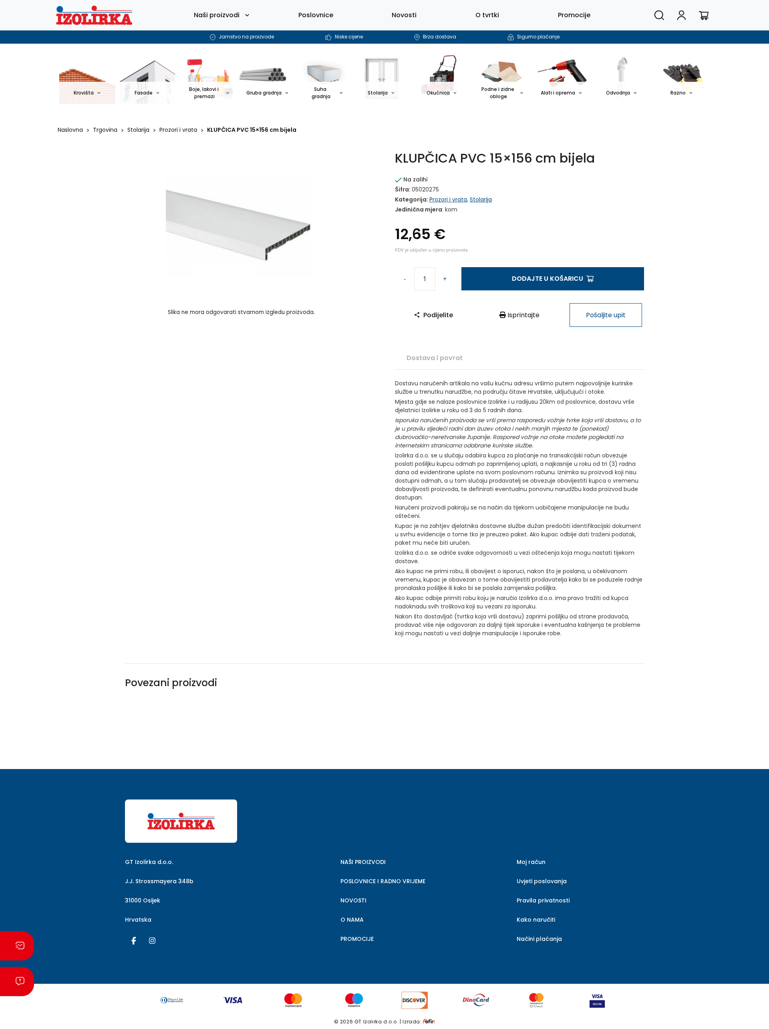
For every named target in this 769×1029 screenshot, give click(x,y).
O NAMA (352, 920)
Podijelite (438, 315)
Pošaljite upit (606, 315)
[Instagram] (152, 940)
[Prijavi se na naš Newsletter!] (17, 946)
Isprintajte (523, 315)
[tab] (434, 357)
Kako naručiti (536, 920)
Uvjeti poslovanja (542, 881)
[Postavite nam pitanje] (17, 982)
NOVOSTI (353, 900)
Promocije (574, 15)
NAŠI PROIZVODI (363, 862)
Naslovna (70, 130)
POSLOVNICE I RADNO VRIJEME (382, 881)
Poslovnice (315, 15)
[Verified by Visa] (597, 999)
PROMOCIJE (357, 939)
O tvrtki (487, 15)
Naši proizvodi (217, 15)
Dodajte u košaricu (547, 278)
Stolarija (138, 130)
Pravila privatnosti (543, 900)
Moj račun (531, 862)
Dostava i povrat (435, 357)
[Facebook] (134, 940)
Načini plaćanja (539, 939)
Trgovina (105, 130)
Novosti (404, 15)
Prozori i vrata (178, 130)
